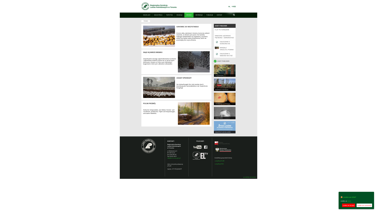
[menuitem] (146, 15)
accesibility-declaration (249, 177)
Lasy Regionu (219, 75)
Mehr (349, 201)
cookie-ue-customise (364, 205)
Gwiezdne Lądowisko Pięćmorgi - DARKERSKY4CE (224, 37)
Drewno (146, 21)
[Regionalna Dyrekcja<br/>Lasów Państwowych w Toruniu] (145, 6)
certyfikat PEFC (219, 164)
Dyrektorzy (219, 118)
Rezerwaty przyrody (221, 90)
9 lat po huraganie (222, 30)
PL (229, 6)
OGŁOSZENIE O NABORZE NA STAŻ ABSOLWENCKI (226, 56)
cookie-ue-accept (348, 205)
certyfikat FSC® (219, 161)
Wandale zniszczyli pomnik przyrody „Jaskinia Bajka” (227, 51)
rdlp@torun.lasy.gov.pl (174, 158)
